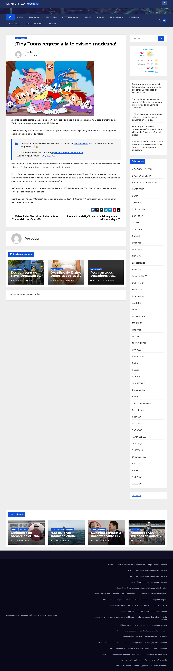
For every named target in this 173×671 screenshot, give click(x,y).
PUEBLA (136, 376)
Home (110, 565)
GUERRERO (138, 283)
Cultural (14, 24)
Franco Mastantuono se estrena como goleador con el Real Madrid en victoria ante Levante (130, 594)
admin (31, 280)
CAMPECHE (138, 189)
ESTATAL (136, 269)
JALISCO (136, 303)
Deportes (51, 17)
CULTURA (137, 229)
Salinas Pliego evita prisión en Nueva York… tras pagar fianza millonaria (138, 648)
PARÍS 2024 (138, 356)
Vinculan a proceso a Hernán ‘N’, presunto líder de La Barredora (141, 666)
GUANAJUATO (139, 276)
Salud (88, 17)
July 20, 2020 (48, 155)
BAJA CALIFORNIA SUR (144, 182)
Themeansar (52, 615)
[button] (160, 20)
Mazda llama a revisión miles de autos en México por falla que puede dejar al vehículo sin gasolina (131, 618)
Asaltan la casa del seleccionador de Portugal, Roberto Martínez (141, 565)
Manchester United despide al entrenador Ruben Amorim (144, 611)
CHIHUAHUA (139, 209)
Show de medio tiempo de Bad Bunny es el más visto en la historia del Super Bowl (134, 654)
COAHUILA (137, 216)
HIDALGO (137, 289)
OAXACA (136, 350)
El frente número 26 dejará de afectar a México (148, 582)
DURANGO (137, 249)
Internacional (70, 17)
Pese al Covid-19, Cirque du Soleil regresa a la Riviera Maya (92, 218)
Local (100, 17)
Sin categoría (21, 38)
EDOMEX (136, 256)
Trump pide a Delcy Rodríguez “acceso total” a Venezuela (143, 660)
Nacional (34, 17)
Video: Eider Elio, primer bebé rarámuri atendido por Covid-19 (37, 218)
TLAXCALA (137, 450)
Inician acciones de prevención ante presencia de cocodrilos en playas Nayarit (135, 600)
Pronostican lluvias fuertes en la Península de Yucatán (145, 637)
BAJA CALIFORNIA (141, 176)
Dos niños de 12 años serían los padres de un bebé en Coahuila (66, 276)
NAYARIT (136, 336)
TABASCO (137, 430)
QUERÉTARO (138, 383)
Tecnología (116, 17)
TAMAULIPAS (139, 437)
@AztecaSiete (81, 143)
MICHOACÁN (138, 316)
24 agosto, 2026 (21, 541)
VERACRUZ (137, 463)
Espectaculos (34, 24)
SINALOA (136, 417)
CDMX (135, 196)
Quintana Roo (139, 390)
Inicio (20, 17)
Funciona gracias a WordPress (18, 615)
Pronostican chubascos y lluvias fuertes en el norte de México (142, 631)
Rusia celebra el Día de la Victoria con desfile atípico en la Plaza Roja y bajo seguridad (132, 642)
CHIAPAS (137, 202)
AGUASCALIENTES (142, 169)
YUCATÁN (137, 477)
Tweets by (137, 495)
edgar (31, 52)
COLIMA (136, 222)
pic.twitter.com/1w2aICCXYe (68, 152)
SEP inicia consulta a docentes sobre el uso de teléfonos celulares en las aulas (147, 117)
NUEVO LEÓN (139, 343)
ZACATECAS (138, 483)
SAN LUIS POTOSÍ (141, 403)
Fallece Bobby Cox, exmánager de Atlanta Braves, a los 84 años (141, 588)
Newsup (41, 615)
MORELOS (137, 323)
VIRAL (135, 470)
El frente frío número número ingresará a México (147, 570)
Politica (134, 17)
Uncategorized (139, 457)
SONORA (136, 423)
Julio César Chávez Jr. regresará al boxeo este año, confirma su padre (138, 605)
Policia (52, 24)
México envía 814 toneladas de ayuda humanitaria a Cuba (143, 625)
